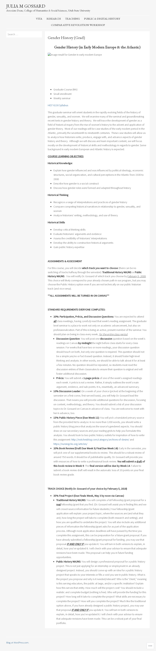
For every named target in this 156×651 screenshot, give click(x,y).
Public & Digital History (102, 18)
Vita (39, 18)
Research (54, 18)
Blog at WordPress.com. (17, 642)
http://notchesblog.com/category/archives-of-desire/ (100, 439)
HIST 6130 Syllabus (58, 105)
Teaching (72, 18)
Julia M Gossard (25, 6)
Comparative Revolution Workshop (78, 25)
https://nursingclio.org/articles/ (70, 444)
